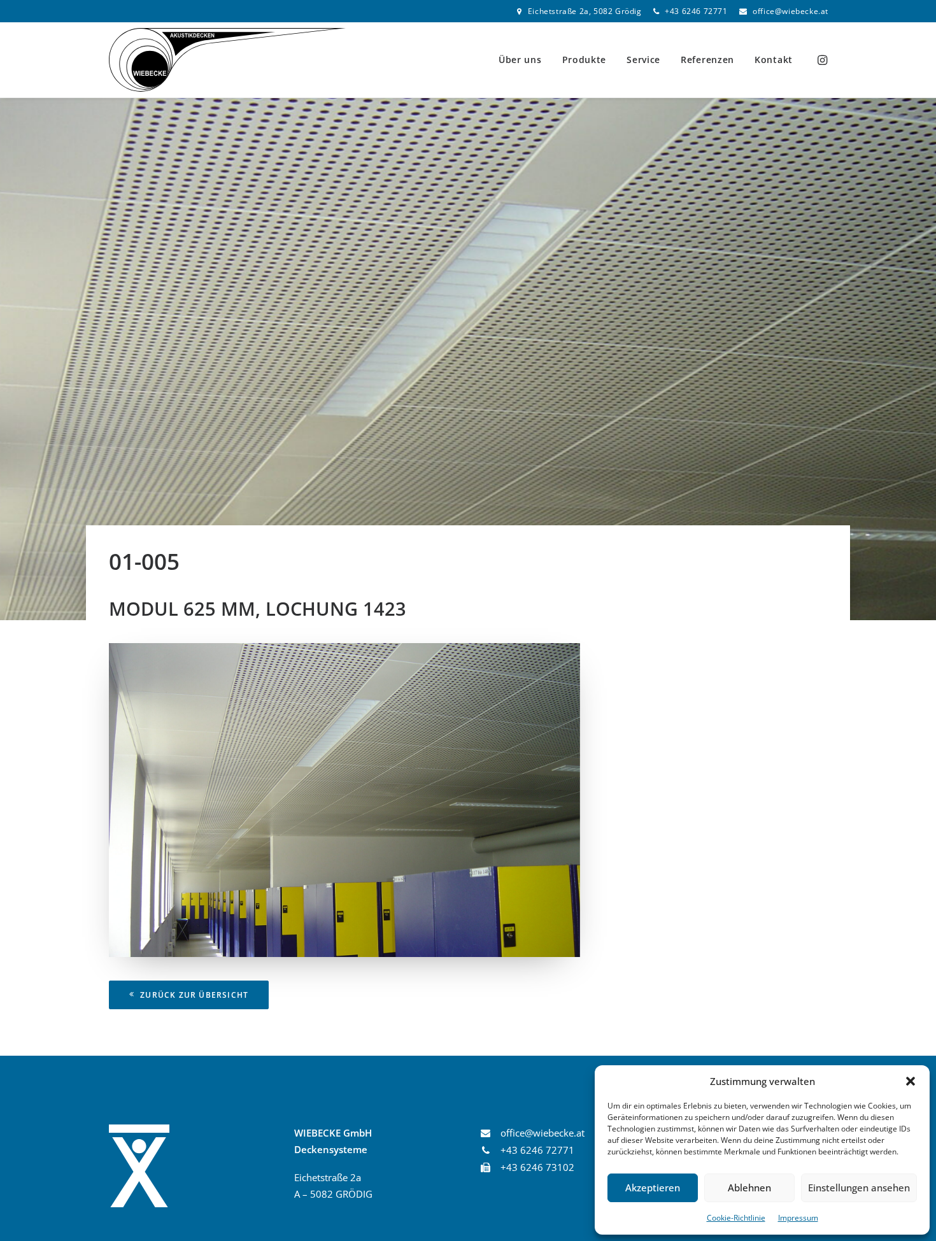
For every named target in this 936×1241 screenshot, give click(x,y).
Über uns (520, 59)
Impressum (798, 1217)
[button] (910, 1081)
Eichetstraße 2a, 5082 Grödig (585, 11)
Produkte (584, 59)
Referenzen (707, 59)
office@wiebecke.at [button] (542, 1132)
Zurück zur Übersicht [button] (194, 994)
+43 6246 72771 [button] (537, 1150)
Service (643, 59)
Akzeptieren (652, 1187)
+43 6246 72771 (696, 11)
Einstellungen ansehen (859, 1187)
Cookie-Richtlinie (736, 1217)
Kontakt (774, 59)
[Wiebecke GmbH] (227, 60)
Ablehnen (749, 1187)
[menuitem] (579, 11)
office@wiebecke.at (790, 11)
